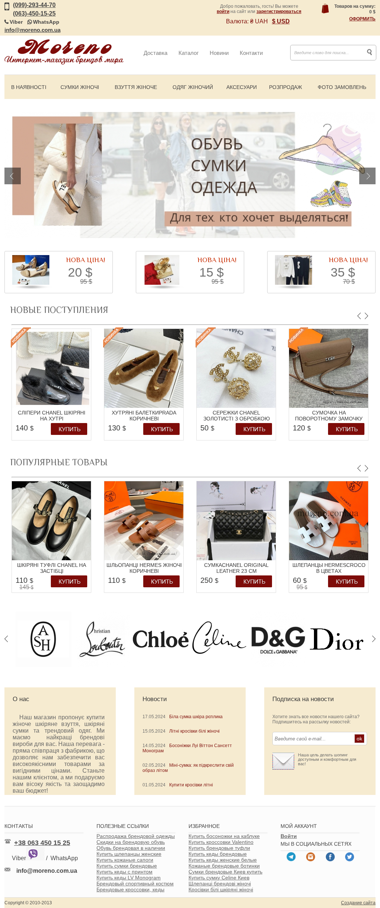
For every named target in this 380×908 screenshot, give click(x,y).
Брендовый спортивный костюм (135, 883)
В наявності (28, 87)
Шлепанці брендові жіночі (220, 883)
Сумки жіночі (79, 87)
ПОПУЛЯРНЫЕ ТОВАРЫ (59, 462)
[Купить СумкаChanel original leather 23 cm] (256, 583)
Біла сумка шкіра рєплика (196, 716)
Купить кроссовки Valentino (221, 842)
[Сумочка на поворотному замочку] (328, 406)
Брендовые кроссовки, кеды (130, 889)
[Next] (367, 176)
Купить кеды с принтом (124, 872)
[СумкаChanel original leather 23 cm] (236, 558)
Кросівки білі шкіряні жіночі (221, 889)
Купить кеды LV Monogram (128, 878)
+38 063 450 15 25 (42, 842)
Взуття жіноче (136, 87)
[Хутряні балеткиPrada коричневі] (143, 406)
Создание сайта (358, 902)
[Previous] (12, 176)
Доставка (155, 53)
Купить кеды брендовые (218, 854)
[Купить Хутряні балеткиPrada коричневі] (163, 431)
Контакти (251, 53)
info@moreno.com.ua (32, 30)
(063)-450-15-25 (34, 13)
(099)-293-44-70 (34, 5)
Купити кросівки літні (191, 785)
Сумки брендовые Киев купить (225, 872)
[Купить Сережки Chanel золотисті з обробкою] (256, 431)
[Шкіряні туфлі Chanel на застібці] (51, 558)
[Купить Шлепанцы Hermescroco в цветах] (348, 583)
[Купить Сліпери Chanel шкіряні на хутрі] (71, 431)
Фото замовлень (342, 87)
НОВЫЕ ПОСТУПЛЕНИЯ (59, 310)
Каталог (188, 53)
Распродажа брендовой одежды (135, 836)
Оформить (362, 19)
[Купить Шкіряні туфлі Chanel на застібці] (71, 583)
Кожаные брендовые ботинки (224, 866)
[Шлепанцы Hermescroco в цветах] (328, 558)
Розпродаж (285, 87)
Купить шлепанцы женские (128, 854)
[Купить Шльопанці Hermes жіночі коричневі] (163, 583)
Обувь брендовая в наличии (130, 848)
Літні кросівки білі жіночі (194, 731)
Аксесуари (241, 87)
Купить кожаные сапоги (124, 860)
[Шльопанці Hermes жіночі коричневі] (143, 558)
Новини (219, 53)
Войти (289, 836)
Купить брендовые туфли (219, 848)
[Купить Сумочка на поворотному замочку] (348, 431)
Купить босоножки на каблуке (224, 836)
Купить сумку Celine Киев (219, 878)
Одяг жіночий (193, 87)
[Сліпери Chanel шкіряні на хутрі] (51, 406)
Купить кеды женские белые (223, 860)
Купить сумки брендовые (126, 866)
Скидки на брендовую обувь (130, 842)
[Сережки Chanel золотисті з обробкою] (236, 406)
